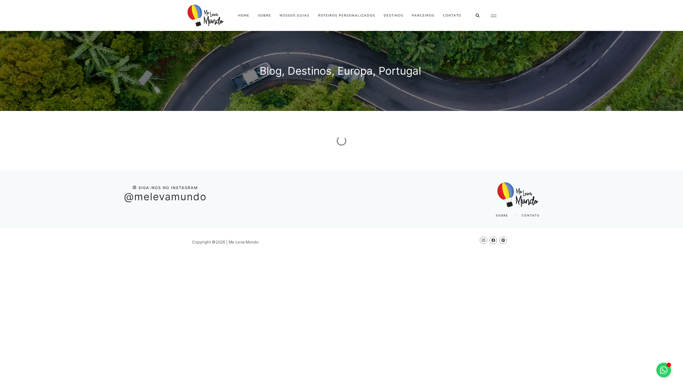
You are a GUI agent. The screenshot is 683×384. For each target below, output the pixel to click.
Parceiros (423, 15)
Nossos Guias (294, 15)
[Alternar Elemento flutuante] (663, 370)
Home (243, 15)
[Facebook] (493, 240)
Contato (452, 15)
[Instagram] (483, 240)
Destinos (393, 15)
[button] (477, 15)
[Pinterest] (503, 240)
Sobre (264, 15)
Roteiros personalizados (346, 15)
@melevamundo (165, 196)
